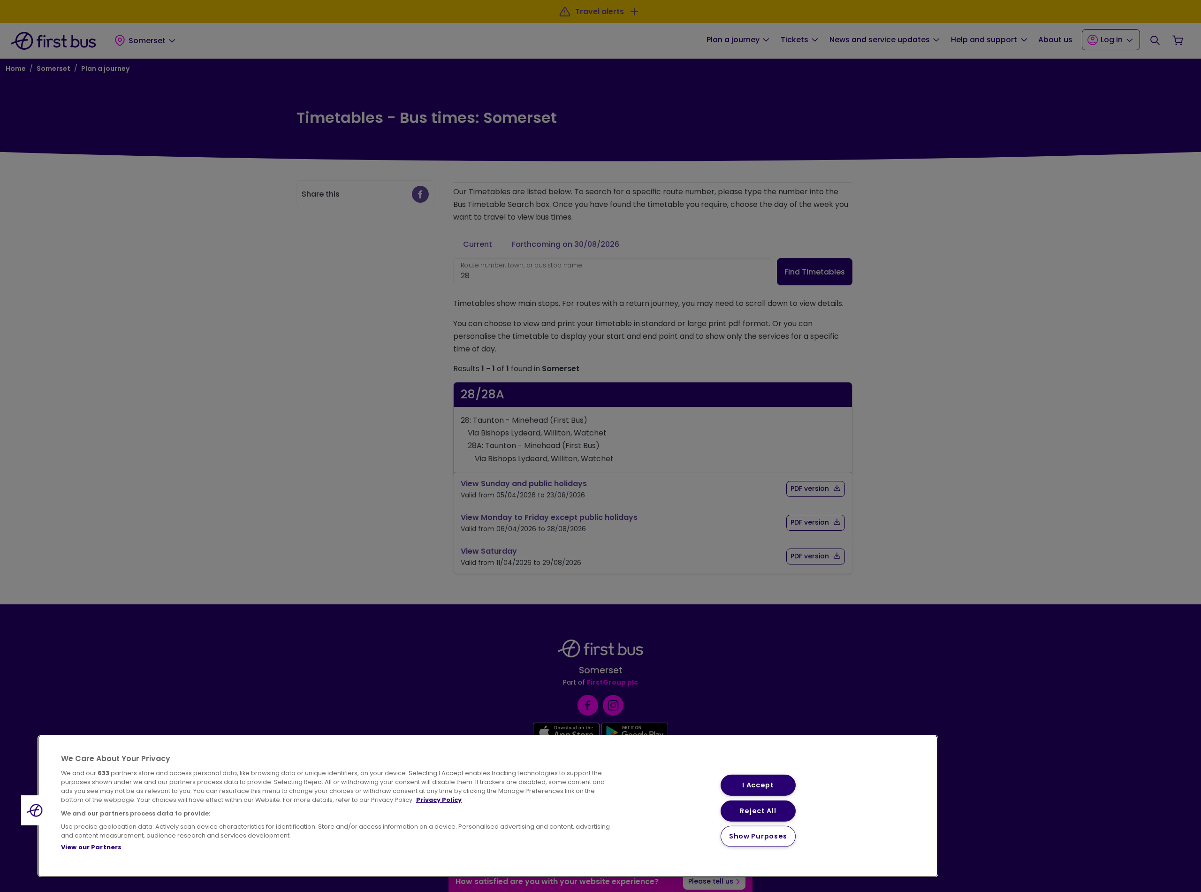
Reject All (758, 810)
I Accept (758, 785)
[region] (488, 806)
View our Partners (91, 847)
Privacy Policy (439, 800)
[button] (36, 810)
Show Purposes (758, 836)
